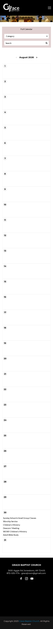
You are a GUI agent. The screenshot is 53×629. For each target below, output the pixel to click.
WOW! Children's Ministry (15, 531)
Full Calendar (26, 29)
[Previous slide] (6, 19)
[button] (49, 7)
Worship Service (10, 521)
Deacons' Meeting (11, 528)
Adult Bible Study (11, 535)
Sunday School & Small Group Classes (19, 518)
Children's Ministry (11, 525)
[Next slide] (46, 19)
